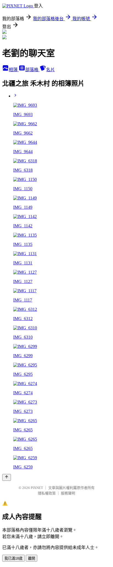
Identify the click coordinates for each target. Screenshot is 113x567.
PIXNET (37, 488)
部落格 (32, 69)
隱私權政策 (47, 493)
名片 (50, 69)
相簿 (14, 69)
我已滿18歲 (13, 558)
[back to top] (6, 477)
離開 (31, 558)
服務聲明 (68, 493)
